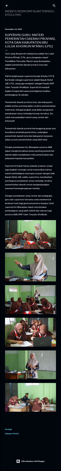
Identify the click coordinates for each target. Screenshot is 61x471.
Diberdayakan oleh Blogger (33, 461)
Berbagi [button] (8, 429)
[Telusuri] (54, 5)
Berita (16, 433)
